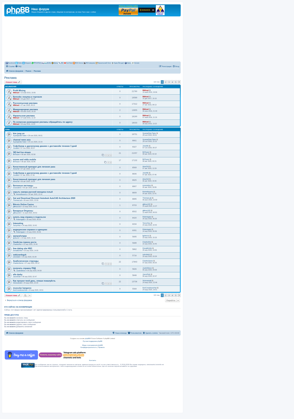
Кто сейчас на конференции (18, 307)
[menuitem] (18, 66)
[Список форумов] (18, 10)
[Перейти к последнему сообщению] (150, 90)
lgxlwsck (16, 238)
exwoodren (17, 188)
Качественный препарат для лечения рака (34, 167)
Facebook (11, 63)
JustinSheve (20, 271)
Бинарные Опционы (23, 211)
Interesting (18, 223)
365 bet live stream (22, 152)
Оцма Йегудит (119, 63)
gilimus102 (17, 206)
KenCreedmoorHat (20, 290)
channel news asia (21, 140)
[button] (179, 82)
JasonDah (17, 276)
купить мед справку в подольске (29, 217)
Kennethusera (21, 194)
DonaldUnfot (17, 250)
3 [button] (169, 82)
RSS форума (90, 63)
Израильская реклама (24, 116)
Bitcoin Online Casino (23, 204)
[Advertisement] (92, 39)
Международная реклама (25, 109)
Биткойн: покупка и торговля (27, 97)
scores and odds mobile (24, 159)
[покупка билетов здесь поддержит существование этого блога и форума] (160, 10)
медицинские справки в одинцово (30, 229)
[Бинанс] (146, 10)
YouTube (69, 63)
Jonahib (16, 148)
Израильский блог (104, 63)
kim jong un (18, 133)
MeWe (49, 63)
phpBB (87, 338)
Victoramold (17, 283)
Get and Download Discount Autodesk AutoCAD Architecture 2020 (44, 198)
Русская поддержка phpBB (92, 341)
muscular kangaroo (22, 288)
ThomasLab (17, 200)
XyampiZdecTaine (19, 135)
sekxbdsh (16, 257)
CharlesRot (17, 244)
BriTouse (16, 154)
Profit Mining (19, 90)
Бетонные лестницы (23, 185)
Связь (129, 63)
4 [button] (172, 82)
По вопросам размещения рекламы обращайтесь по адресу (42, 122)
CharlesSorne (18, 263)
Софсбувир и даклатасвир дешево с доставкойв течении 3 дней (45, 146)
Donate (136, 63)
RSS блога (79, 63)
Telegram (28, 63)
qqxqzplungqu (20, 236)
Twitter (20, 63)
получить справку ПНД (24, 268)
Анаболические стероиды (26, 261)
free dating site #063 (22, 248)
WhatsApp (37, 63)
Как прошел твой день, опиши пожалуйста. (34, 281)
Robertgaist (20, 219)
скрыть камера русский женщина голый (33, 192)
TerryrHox (17, 225)
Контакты (92, 360)
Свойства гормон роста (24, 242)
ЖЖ (62, 63)
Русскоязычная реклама (25, 103)
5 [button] (175, 82)
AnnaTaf (16, 169)
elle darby (17, 274)
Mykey (56, 63)
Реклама (10, 77)
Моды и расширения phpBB (92, 345)
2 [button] (165, 82)
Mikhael (16, 93)
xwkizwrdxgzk (19, 255)
